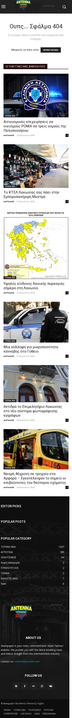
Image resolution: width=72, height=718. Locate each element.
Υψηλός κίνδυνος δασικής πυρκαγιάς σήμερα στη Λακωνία (33, 285)
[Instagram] (42, 686)
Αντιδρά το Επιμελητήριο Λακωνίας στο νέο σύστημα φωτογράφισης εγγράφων (32, 410)
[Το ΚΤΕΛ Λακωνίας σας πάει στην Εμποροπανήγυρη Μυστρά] (36, 166)
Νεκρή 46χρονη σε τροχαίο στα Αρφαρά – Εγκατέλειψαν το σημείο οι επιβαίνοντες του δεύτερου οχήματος (34, 478)
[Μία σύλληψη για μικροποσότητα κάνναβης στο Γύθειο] (36, 322)
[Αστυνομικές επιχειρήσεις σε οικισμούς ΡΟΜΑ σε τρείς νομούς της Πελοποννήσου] (36, 95)
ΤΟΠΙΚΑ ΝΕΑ (10, 116)
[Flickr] (33, 686)
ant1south (8, 135)
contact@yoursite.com (27, 661)
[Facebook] (24, 686)
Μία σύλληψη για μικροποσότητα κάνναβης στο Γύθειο (30, 349)
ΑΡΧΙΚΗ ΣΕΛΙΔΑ (50, 50)
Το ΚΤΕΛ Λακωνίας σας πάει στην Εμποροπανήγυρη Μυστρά (31, 194)
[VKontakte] (50, 686)
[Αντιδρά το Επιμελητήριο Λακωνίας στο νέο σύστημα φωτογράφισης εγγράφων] (36, 383)
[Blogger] (16, 686)
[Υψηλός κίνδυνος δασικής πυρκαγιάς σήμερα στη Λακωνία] (36, 244)
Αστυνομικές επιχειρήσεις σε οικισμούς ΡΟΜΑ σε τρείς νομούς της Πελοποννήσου (34, 126)
